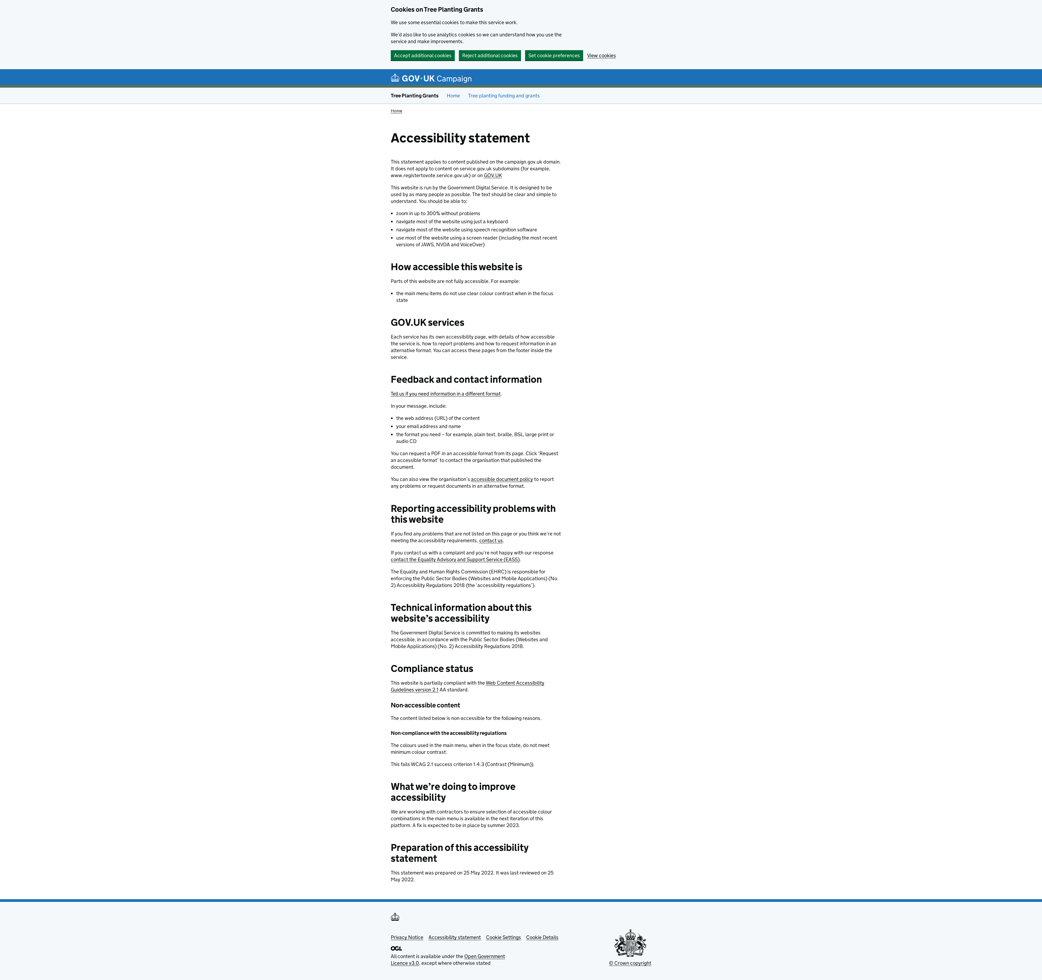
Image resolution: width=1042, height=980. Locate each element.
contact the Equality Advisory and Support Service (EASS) (455, 559)
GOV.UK (493, 175)
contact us (491, 540)
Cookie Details (542, 937)
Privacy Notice (407, 937)
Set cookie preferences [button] (554, 55)
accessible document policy (502, 479)
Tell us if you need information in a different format (446, 394)
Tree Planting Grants (415, 95)
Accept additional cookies (423, 55)
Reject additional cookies (490, 55)
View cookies (601, 55)
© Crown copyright (630, 963)
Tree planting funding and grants (504, 95)
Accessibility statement (454, 937)
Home (453, 95)
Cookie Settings (503, 937)
